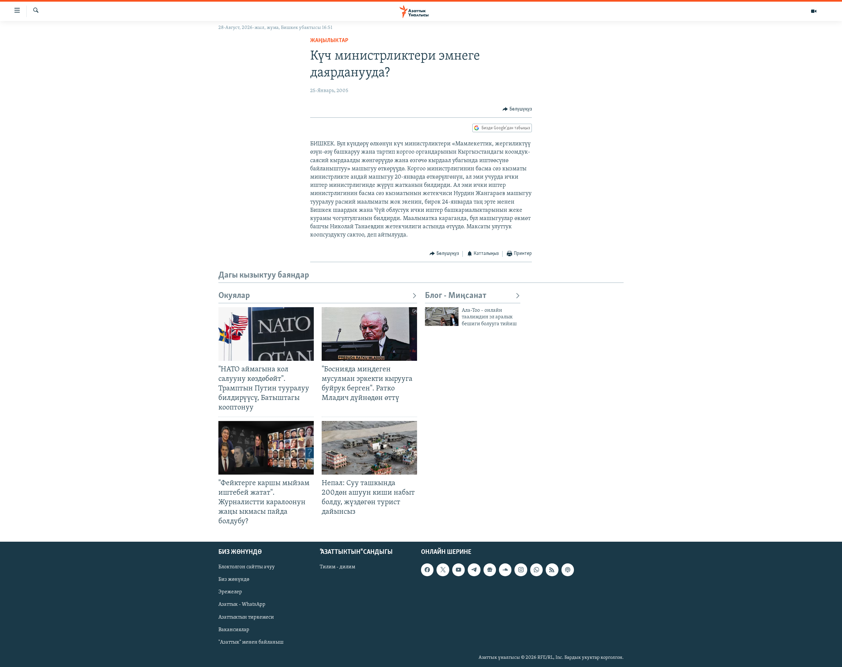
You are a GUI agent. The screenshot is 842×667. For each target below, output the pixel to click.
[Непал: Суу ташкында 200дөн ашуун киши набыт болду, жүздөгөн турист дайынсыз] (369, 448)
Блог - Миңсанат (455, 295)
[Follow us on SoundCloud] (505, 570)
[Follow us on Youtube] (458, 570)
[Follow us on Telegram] (474, 570)
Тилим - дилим (337, 567)
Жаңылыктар (329, 41)
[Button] (517, 109)
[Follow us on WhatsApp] (536, 570)
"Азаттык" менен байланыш (251, 642)
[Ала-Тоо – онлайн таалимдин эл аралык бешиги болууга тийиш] (441, 316)
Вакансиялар (233, 629)
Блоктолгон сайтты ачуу (246, 567)
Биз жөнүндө (233, 579)
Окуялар (234, 295)
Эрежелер (230, 592)
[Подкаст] (567, 570)
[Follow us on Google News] (489, 570)
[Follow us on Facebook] (427, 570)
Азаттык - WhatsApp (241, 604)
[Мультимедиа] (814, 11)
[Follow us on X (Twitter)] (442, 570)
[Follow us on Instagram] (520, 570)
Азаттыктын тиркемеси (246, 617)
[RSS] (552, 570)
